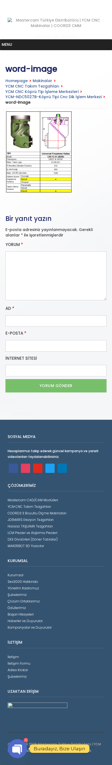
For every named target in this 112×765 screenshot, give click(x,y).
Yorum (14, 244)
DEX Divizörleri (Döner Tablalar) (33, 539)
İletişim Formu (19, 663)
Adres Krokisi (18, 670)
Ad (9, 308)
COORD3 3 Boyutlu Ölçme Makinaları (37, 513)
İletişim (13, 657)
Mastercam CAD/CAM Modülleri (33, 500)
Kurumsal (15, 575)
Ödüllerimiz (17, 607)
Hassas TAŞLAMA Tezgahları (30, 526)
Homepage (16, 80)
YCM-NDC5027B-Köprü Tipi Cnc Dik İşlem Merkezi (53, 97)
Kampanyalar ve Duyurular (30, 627)
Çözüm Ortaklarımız (24, 601)
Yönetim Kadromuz (23, 588)
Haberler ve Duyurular (25, 621)
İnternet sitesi (21, 358)
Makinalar (42, 80)
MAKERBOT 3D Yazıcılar (26, 546)
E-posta (15, 333)
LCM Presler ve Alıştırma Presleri (32, 532)
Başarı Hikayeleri (21, 614)
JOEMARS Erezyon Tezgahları (31, 519)
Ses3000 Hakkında (23, 581)
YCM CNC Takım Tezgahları (32, 86)
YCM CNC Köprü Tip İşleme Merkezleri (42, 91)
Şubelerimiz (17, 594)
